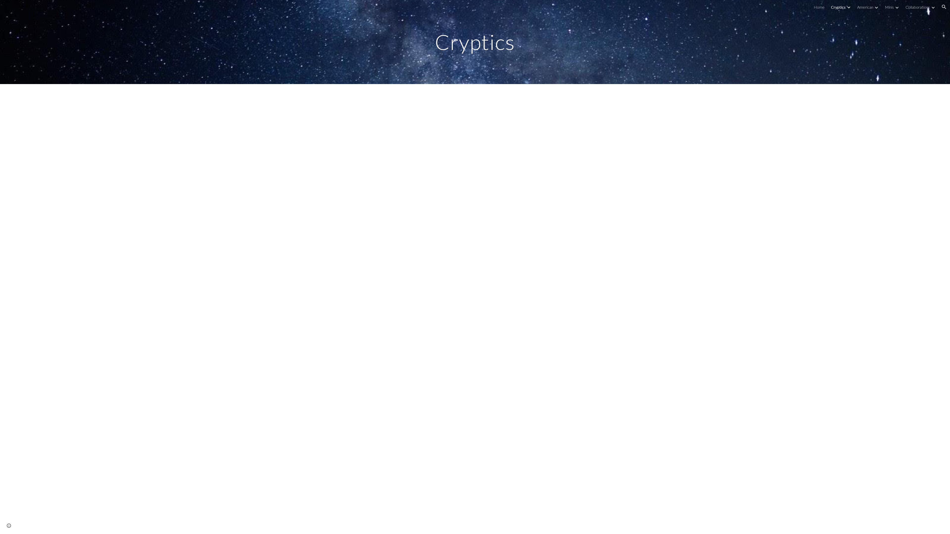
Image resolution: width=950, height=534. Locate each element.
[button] (944, 7)
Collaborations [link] (917, 7)
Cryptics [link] (838, 7)
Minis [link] (889, 7)
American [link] (865, 7)
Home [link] (819, 7)
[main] (475, 41)
